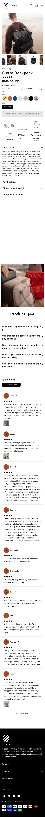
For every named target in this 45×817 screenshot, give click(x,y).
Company (5, 764)
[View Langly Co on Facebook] (14, 796)
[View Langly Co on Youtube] (19, 796)
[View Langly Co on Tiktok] (8, 796)
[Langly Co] (6, 5)
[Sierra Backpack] (11, 60)
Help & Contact (7, 779)
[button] (31, 5)
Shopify (28, 802)
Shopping (5, 771)
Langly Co (11, 802)
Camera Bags (7, 69)
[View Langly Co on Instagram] (3, 796)
